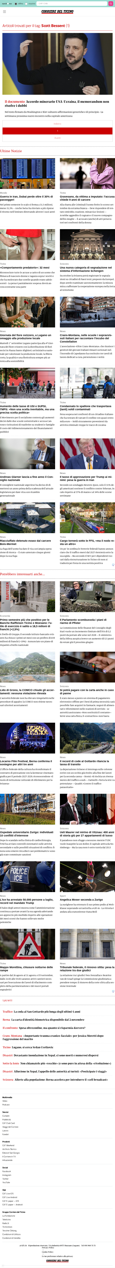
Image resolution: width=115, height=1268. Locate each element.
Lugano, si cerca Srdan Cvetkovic (28, 1047)
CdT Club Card (8, 1123)
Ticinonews (7, 1227)
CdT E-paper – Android (12, 1204)
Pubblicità (6, 1119)
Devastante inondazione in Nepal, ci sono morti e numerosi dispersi (50, 1055)
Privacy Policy (48, 1248)
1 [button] (57, 130)
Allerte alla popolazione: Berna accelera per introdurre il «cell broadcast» (55, 1079)
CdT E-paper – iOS (10, 1201)
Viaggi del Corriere (10, 1127)
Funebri (5, 1134)
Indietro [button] (57, 123)
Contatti (5, 1116)
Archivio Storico (9, 1149)
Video (4, 1101)
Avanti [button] (57, 137)
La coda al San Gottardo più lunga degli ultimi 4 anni (41, 1011)
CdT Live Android (9, 1197)
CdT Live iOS (7, 1193)
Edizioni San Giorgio (11, 1153)
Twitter (5, 1179)
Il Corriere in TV (9, 1156)
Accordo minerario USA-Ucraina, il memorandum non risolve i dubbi (57, 103)
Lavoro (5, 1130)
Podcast (6, 1104)
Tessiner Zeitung (9, 1230)
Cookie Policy (47, 1252)
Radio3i (5, 1223)
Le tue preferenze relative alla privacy (57, 1256)
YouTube (6, 1182)
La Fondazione (8, 1216)
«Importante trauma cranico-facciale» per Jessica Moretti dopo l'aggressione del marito (53, 1037)
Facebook (6, 1171)
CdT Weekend (8, 1145)
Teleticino (6, 1219)
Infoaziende (7, 1160)
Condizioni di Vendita (11, 1238)
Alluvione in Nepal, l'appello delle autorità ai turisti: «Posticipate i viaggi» (55, 1071)
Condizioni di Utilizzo (11, 1234)
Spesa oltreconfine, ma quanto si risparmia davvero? (44, 1027)
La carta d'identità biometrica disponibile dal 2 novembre (43, 1019)
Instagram (6, 1175)
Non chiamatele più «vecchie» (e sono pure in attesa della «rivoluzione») (57, 1063)
